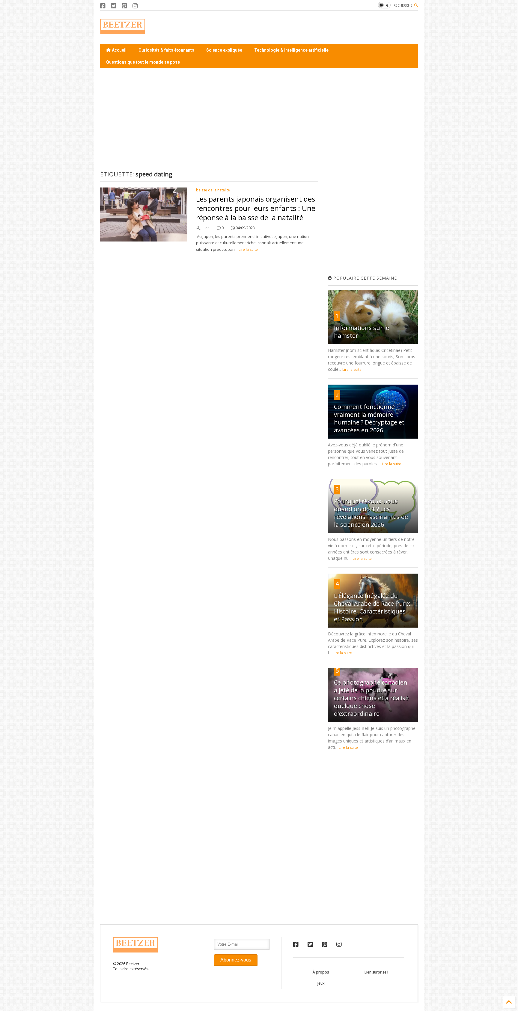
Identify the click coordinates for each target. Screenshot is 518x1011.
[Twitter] (113, 6)
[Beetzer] (122, 31)
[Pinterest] (124, 6)
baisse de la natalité (213, 190)
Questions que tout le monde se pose (143, 62)
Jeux (320, 983)
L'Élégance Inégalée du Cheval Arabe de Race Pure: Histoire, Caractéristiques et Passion (372, 607)
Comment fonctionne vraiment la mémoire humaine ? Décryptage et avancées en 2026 (369, 418)
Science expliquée (224, 50)
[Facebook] (103, 6)
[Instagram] (135, 6)
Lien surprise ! (376, 972)
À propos (321, 972)
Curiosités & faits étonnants (166, 50)
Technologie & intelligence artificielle (291, 50)
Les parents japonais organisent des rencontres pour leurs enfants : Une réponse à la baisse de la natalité (255, 208)
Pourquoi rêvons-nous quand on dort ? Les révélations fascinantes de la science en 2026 (371, 513)
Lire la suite (248, 249)
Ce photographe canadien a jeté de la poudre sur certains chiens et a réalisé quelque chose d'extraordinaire (371, 698)
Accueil (119, 50)
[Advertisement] (309, 27)
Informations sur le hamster (361, 332)
